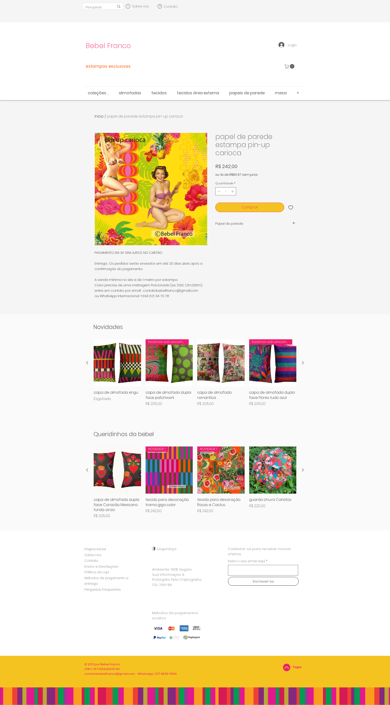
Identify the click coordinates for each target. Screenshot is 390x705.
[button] (289, 66)
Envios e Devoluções (101, 566)
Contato (91, 560)
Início (99, 116)
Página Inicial (95, 549)
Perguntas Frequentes (102, 589)
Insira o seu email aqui (246, 561)
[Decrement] (218, 191)
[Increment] (233, 191)
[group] (195, 375)
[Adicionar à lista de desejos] (290, 207)
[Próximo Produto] (303, 362)
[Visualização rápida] (117, 363)
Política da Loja (96, 572)
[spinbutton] (225, 191)
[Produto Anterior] (87, 362)
